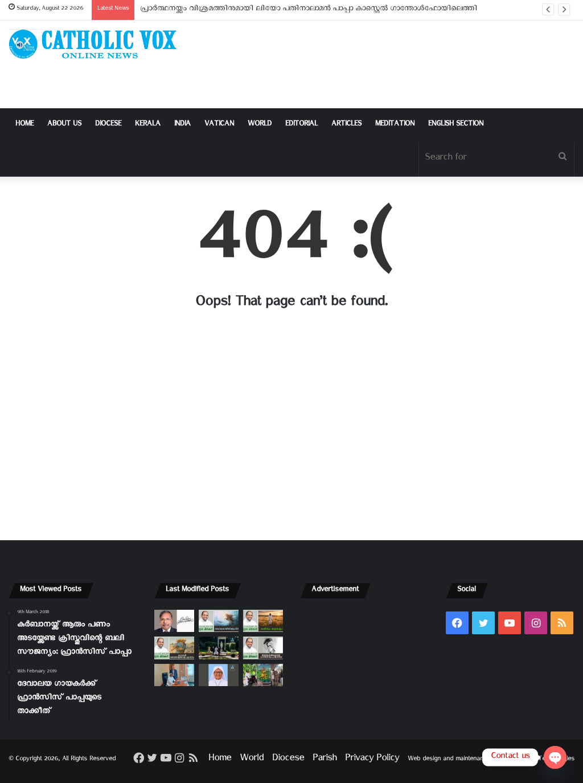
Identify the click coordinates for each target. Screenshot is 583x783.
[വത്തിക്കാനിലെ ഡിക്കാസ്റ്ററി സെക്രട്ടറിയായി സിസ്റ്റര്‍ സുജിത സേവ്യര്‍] (174, 675)
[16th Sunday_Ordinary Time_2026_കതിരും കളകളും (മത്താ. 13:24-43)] (263, 621)
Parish (324, 760)
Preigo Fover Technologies (537, 760)
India (182, 125)
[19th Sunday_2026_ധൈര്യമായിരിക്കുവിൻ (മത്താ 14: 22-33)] (219, 621)
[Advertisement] (388, 64)
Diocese (108, 125)
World (260, 125)
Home (24, 125)
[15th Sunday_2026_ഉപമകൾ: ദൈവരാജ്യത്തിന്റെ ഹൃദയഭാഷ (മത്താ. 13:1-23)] (174, 648)
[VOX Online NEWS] (97, 44)
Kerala (148, 125)
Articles (346, 125)
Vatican (219, 125)
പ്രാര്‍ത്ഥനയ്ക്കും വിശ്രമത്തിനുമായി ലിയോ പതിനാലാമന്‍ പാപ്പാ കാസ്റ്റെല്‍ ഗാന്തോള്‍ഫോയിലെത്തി (308, 10)
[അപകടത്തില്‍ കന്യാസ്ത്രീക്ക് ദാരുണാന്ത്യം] (219, 675)
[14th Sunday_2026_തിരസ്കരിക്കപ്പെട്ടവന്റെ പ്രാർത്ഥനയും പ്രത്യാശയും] (263, 648)
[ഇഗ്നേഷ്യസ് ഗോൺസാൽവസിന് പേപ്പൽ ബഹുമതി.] (174, 621)
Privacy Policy (372, 760)
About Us (64, 125)
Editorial (301, 125)
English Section (455, 125)
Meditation (394, 125)
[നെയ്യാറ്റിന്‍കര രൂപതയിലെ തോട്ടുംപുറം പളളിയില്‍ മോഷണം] (263, 675)
